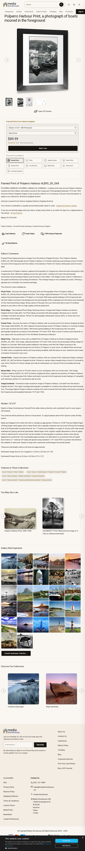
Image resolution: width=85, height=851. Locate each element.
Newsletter (7, 814)
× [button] (82, 837)
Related (21, 472)
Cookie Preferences (11, 819)
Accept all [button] (66, 841)
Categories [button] (9, 12)
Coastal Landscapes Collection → (16, 653)
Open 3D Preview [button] (45, 111)
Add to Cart (43, 148)
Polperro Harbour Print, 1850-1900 (17, 531)
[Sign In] (79, 4)
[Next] (78, 60)
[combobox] (42, 4)
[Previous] (6, 60)
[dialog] (42, 843)
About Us (61, 732)
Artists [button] (19, 12)
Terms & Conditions (11, 801)
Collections (29, 12)
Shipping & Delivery (10, 796)
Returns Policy (9, 792)
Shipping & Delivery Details (66, 206)
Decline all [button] (66, 846)
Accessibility (8, 778)
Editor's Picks (41, 12)
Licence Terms (9, 805)
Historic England (12, 476)
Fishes (15, 472)
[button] (29, 848)
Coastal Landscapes (38, 476)
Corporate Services (65, 759)
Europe (34, 472)
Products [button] (69, 12)
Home (4, 472)
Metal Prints (8, 810)
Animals (9, 472)
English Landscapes (24, 476)
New (61, 12)
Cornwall (57, 472)
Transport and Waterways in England (29, 480)
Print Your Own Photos (66, 764)
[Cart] (74, 4)
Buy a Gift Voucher (65, 768)
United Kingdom (42, 472)
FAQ (5, 782)
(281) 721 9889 (39, 782)
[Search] (61, 4)
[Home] (12, 4)
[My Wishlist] (68, 4)
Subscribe (40, 745)
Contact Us (62, 736)
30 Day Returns (16, 213)
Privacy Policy (8, 787)
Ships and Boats (47, 480)
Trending (53, 12)
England (51, 472)
